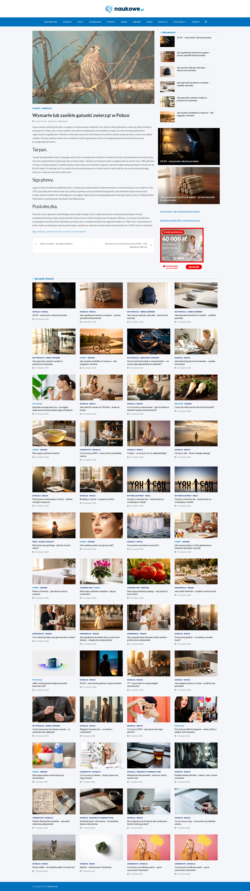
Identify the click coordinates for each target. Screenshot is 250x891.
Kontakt (196, 22)
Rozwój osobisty (46, 542)
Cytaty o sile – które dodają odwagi (192, 453)
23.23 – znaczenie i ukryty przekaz (194, 37)
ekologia (41, 231)
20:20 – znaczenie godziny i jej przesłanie (101, 683)
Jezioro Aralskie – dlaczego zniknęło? (56, 243)
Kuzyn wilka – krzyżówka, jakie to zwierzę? (53, 867)
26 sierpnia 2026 (89, 367)
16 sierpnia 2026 (42, 598)
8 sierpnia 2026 (135, 736)
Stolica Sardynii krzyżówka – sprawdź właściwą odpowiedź (50, 822)
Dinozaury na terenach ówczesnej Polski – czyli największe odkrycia (126, 245)
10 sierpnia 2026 (184, 690)
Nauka (92, 864)
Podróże (67, 22)
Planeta (36, 108)
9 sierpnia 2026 (88, 736)
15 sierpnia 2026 (136, 598)
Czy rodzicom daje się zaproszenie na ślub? (53, 637)
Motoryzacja (133, 312)
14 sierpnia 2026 (42, 641)
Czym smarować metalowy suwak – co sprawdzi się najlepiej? (51, 730)
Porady (83, 358)
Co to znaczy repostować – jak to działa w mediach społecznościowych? (148, 408)
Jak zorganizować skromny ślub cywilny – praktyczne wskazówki (147, 638)
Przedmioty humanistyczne (149, 772)
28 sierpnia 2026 (89, 321)
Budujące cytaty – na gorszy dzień (97, 499)
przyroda (66, 231)
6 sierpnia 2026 (135, 873)
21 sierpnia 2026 (184, 457)
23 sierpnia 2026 (184, 411)
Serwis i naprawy (147, 312)
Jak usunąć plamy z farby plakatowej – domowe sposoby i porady (194, 546)
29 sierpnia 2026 (42, 319)
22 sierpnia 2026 (89, 459)
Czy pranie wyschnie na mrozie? (143, 545)
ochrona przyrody (53, 231)
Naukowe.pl (53, 886)
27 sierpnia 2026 (184, 321)
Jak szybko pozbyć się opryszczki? (97, 545)
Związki (190, 588)
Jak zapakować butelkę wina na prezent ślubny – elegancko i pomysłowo (100, 638)
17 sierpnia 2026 (184, 552)
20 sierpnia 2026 (89, 503)
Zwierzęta (47, 108)
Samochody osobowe (149, 358)
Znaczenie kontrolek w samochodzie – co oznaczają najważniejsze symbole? (148, 362)
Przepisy (111, 22)
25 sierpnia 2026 (136, 367)
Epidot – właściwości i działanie (96, 867)
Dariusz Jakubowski (59, 121)
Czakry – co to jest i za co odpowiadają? (147, 453)
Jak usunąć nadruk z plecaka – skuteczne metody (191, 69)
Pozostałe (178, 22)
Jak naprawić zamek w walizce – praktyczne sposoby (192, 99)
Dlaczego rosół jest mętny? (46, 453)
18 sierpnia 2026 (89, 549)
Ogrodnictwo (50, 22)
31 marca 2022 (41, 121)
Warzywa (145, 588)
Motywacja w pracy (135, 496)
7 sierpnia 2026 (183, 736)
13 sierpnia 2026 (89, 644)
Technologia (95, 22)
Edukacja (162, 22)
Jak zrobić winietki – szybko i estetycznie (195, 591)
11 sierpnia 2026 (89, 687)
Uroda (124, 22)
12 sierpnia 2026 (136, 644)
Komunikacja (180, 588)
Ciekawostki (85, 450)
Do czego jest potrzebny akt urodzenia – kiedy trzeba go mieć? (147, 822)
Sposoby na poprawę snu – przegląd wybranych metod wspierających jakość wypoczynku (52, 410)
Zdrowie (137, 22)
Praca (80, 22)
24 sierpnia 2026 (42, 413)
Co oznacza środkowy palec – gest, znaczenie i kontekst (144, 868)
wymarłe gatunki (78, 231)
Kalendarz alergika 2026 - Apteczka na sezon (180, 220)
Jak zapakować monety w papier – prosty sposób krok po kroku (194, 54)
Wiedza (45, 312)
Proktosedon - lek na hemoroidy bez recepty (180, 211)
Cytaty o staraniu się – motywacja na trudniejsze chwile (145, 500)
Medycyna (179, 404)
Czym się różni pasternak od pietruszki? (194, 407)
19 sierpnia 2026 (184, 505)
